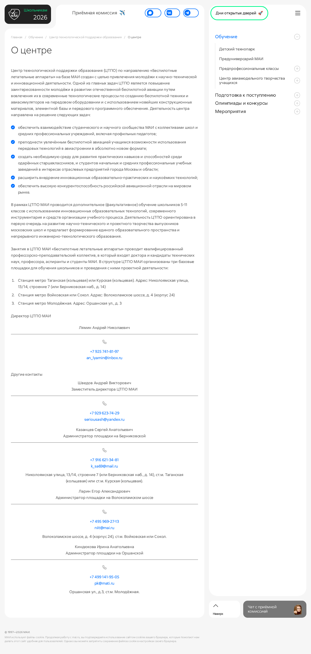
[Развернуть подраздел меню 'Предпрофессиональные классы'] (297, 68)
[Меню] (298, 13)
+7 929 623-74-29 (104, 413)
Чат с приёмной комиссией (262, 609)
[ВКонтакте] (172, 13)
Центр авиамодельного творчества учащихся (252, 80)
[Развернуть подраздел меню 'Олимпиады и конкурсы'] (297, 103)
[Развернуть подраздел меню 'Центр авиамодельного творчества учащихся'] (297, 80)
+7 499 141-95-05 (104, 576)
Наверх (218, 614)
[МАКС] (153, 13)
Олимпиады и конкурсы (241, 103)
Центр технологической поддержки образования (85, 37)
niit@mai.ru (104, 527)
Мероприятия (230, 111)
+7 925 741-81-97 (104, 351)
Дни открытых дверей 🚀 (239, 13)
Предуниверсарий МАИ (241, 58)
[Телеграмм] (191, 13)
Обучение (35, 37)
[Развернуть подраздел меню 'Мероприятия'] (297, 111)
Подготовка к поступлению (245, 95)
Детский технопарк (237, 49)
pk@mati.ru (104, 583)
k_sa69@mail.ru (104, 466)
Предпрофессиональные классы (248, 68)
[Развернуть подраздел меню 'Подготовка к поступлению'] (297, 95)
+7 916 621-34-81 (104, 459)
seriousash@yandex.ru (104, 419)
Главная (16, 37)
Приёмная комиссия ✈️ (98, 13)
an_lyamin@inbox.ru (104, 357)
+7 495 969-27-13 (104, 521)
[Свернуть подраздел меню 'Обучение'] (297, 37)
